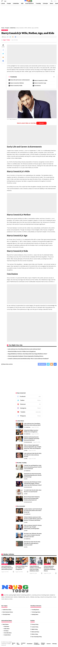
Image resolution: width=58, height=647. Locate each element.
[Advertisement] (29, 16)
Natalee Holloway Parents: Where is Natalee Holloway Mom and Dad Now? (31, 438)
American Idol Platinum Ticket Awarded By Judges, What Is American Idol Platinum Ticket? (33, 483)
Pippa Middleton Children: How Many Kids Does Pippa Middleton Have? (27, 353)
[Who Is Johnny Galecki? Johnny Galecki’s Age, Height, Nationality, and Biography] (19, 527)
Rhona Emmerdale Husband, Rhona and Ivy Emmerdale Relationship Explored (32, 498)
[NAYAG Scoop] (28, 1)
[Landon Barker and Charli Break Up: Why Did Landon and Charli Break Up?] (19, 510)
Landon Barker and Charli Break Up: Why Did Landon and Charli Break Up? (33, 510)
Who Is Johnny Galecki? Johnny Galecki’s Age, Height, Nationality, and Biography (33, 527)
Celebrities (12, 27)
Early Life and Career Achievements (20, 80)
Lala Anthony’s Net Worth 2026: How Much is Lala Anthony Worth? (33, 455)
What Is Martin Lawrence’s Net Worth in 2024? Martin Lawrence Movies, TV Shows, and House (33, 518)
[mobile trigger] (2, 1)
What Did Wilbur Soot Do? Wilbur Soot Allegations (22, 351)
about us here (8, 599)
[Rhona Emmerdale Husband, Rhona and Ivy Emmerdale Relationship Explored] (19, 498)
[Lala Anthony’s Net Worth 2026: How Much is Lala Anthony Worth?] (19, 455)
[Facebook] (29, 396)
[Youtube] (29, 412)
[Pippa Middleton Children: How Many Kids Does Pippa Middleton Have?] (36, 561)
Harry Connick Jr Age (40, 83)
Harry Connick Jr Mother (17, 83)
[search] (52, 1)
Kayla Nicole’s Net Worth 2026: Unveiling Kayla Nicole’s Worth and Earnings (32, 475)
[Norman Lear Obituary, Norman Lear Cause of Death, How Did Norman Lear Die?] (19, 535)
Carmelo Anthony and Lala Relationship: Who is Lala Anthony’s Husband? (28, 358)
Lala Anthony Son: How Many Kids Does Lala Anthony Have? (24, 349)
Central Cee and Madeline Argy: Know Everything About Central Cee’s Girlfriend (33, 467)
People (7, 27)
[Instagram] (29, 408)
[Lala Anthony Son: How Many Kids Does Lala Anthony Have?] (19, 425)
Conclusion (37, 85)
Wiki (26, 450)
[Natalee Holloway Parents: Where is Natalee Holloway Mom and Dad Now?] (19, 438)
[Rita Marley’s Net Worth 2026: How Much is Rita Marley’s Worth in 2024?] (19, 543)
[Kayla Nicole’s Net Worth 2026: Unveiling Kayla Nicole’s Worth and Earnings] (19, 475)
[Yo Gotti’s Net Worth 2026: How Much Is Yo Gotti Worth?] (19, 492)
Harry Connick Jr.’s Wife (40, 80)
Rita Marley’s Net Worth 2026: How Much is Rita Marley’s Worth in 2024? (32, 543)
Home (2, 27)
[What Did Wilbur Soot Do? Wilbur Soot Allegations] (19, 432)
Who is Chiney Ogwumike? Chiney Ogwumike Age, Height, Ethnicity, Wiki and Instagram (32, 447)
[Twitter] (29, 400)
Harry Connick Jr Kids (16, 85)
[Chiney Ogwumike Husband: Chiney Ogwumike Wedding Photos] (50, 561)
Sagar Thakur (6, 40)
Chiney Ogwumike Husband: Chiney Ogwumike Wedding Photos (25, 356)
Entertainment (28, 442)
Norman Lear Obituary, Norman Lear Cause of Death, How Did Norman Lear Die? (33, 535)
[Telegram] (29, 416)
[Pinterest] (29, 404)
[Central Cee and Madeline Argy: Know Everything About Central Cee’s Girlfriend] (19, 467)
